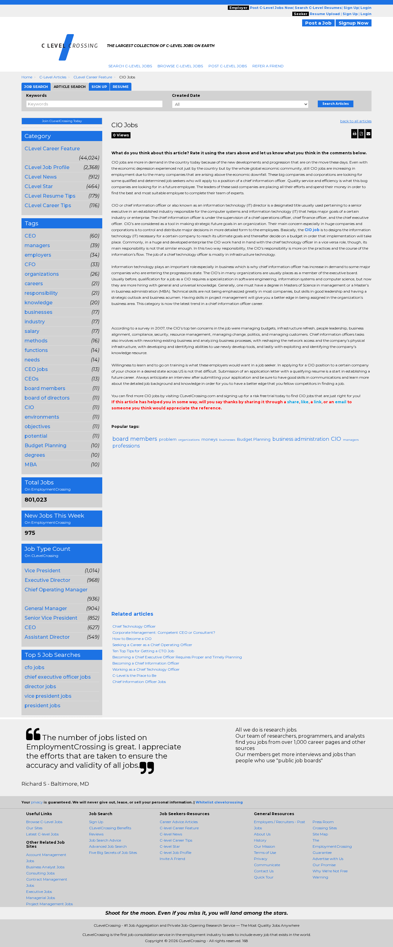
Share (115, 420)
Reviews (96, 834)
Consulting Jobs (40, 873)
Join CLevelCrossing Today (62, 121)
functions (36, 350)
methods (36, 341)
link (317, 402)
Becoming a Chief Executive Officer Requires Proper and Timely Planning (177, 657)
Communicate (267, 864)
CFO (30, 264)
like (305, 402)
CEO (30, 236)
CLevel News (41, 177)
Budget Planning (45, 445)
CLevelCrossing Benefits (110, 828)
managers (37, 245)
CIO (29, 407)
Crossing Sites (325, 828)
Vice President (42, 571)
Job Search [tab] (36, 87)
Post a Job (318, 23)
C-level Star (170, 846)
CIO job (312, 229)
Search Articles (335, 104)
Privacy (260, 858)
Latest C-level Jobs (42, 834)
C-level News (171, 834)
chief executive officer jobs (58, 677)
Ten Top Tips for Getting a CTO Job (143, 651)
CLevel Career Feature (92, 77)
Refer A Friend (268, 66)
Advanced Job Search (108, 846)
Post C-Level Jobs (227, 66)
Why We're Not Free (330, 871)
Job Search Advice (105, 840)
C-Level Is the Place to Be (134, 675)
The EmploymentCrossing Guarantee (332, 846)
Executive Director (47, 580)
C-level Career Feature (179, 828)
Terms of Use (265, 852)
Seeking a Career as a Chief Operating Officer (152, 644)
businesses (39, 312)
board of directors (47, 398)
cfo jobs (35, 667)
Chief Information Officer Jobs (139, 681)
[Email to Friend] (368, 133)
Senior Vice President (51, 618)
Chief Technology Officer (134, 626)
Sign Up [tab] (99, 87)
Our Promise (324, 864)
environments (42, 417)
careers (34, 283)
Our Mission (264, 846)
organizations (42, 274)
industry (35, 322)
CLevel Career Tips (48, 205)
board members (45, 388)
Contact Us (264, 871)
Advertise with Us (328, 858)
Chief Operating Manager (56, 590)
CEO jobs (36, 369)
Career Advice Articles (179, 821)
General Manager (46, 608)
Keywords (36, 95)
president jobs (42, 705)
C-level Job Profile (175, 852)
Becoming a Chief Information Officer (145, 663)
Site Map (320, 834)
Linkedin (142, 420)
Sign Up (96, 821)
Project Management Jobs (49, 904)
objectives (37, 426)
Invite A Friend (172, 858)
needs (32, 360)
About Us (262, 834)
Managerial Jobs (40, 897)
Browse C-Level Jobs (180, 66)
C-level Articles (52, 77)
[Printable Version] (354, 133)
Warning (320, 877)
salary (32, 331)
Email (153, 420)
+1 (124, 420)
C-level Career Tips (176, 840)
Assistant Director (47, 637)
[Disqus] (241, 532)
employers (38, 255)
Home (26, 77)
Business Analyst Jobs (45, 867)
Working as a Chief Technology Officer (146, 669)
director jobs (40, 686)
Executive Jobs (39, 891)
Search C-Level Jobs (130, 66)
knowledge (39, 303)
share (293, 402)
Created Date (186, 95)
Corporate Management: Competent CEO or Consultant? (163, 632)
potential (36, 436)
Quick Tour (264, 877)
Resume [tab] (121, 87)
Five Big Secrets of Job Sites (113, 852)
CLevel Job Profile (47, 167)
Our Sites (34, 828)
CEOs (32, 379)
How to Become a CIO (132, 638)
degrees (35, 455)
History (260, 840)
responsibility (41, 293)
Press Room (323, 821)
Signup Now (353, 23)
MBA (31, 465)
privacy (37, 802)
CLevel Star (39, 186)
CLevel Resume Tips (50, 196)
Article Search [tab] (70, 87)
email (340, 402)
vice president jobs (48, 696)
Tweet (133, 420)
